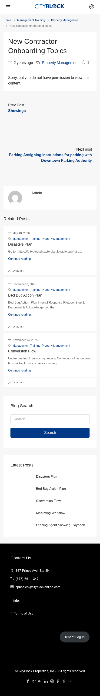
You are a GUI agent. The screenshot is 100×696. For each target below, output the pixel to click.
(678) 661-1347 (27, 579)
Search (50, 433)
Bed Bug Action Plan (25, 295)
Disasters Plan (20, 244)
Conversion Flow (22, 351)
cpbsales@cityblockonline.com (38, 587)
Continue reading (19, 258)
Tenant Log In (74, 637)
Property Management (65, 20)
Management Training (31, 20)
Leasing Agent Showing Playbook (60, 525)
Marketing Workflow (50, 513)
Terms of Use (23, 613)
